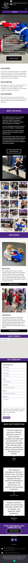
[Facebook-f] (12, 539)
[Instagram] (15, 539)
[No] (26, 558)
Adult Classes (6, 315)
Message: (5, 396)
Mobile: (5, 390)
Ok (14, 560)
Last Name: (6, 373)
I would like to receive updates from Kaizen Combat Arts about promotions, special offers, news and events (14, 410)
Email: (4, 379)
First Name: (6, 367)
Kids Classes (6, 268)
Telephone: (5, 385)
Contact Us (6, 417)
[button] (26, 9)
